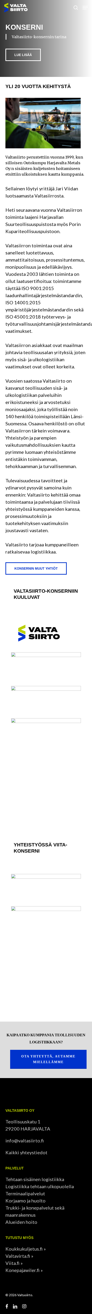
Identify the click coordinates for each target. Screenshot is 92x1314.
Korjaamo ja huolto (25, 1200)
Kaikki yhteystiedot (26, 1152)
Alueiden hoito (21, 1222)
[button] (85, 7)
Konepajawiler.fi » (24, 1270)
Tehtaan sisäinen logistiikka (34, 1179)
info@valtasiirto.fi (24, 1140)
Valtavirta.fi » (19, 1256)
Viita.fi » (14, 1263)
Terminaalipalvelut (25, 1193)
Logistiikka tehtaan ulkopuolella (39, 1186)
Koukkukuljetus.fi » (25, 1249)
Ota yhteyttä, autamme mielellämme (48, 1059)
